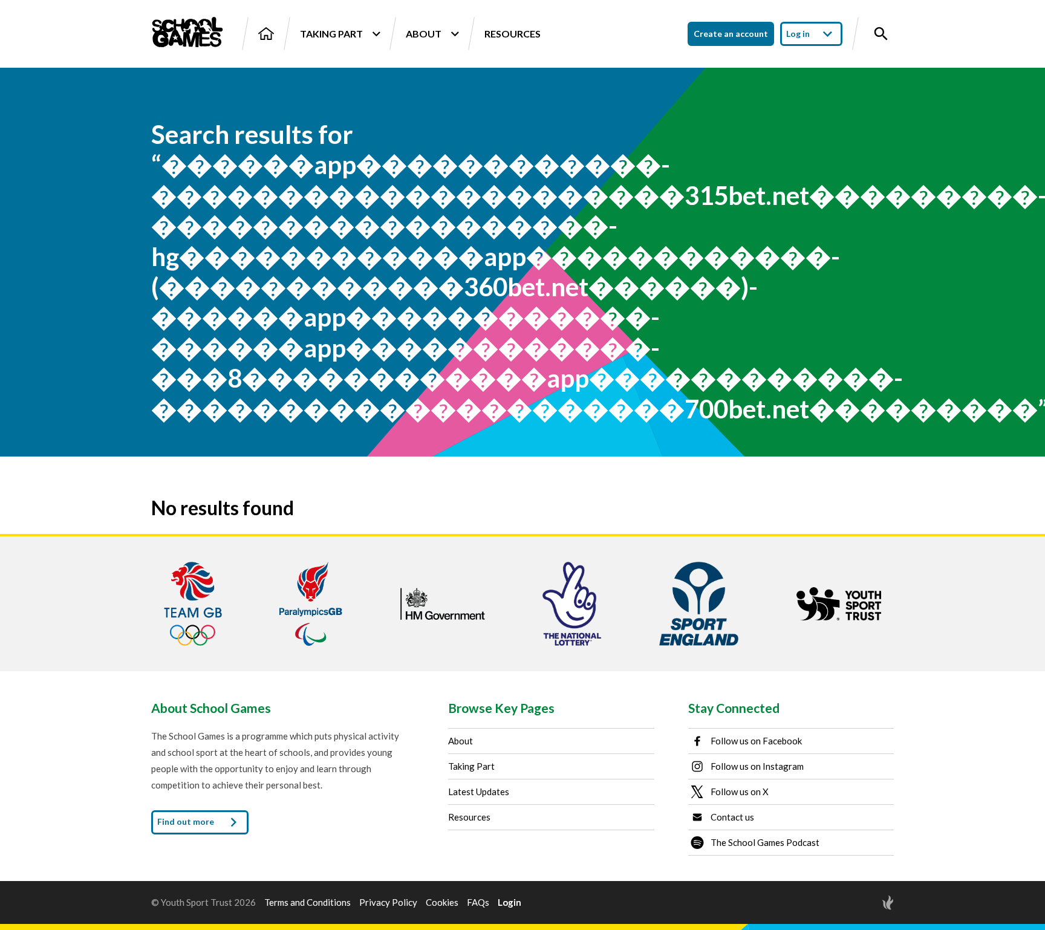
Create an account (731, 33)
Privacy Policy (388, 902)
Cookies (442, 902)
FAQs (478, 902)
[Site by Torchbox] (863, 902)
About (423, 33)
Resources (512, 33)
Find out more (186, 821)
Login (509, 902)
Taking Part (331, 33)
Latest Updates (478, 791)
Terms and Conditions (307, 902)
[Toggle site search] (881, 34)
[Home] (266, 33)
